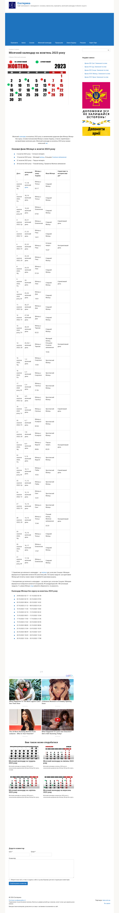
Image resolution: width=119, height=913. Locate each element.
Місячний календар (44, 43)
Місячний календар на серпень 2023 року (22, 791)
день (26, 187)
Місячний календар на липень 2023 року (58, 762)
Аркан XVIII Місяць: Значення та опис (97, 74)
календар (22, 136)
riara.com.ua (106, 900)
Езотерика (23, 3)
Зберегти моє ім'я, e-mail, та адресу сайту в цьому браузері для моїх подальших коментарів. (40, 880)
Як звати (107, 903)
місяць (42, 157)
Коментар (12, 858)
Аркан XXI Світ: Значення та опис (96, 63)
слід (31, 586)
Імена (23, 43)
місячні (44, 572)
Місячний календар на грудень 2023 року (22, 762)
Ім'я (10, 852)
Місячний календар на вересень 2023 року (57, 791)
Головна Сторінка (14, 49)
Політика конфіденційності (17, 900)
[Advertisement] (59, 26)
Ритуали (83, 43)
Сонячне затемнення (59, 157)
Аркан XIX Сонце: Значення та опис (97, 70)
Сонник (31, 43)
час (46, 143)
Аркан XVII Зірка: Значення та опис (96, 77)
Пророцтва (59, 43)
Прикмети (14, 43)
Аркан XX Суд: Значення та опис (95, 67)
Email (33, 852)
